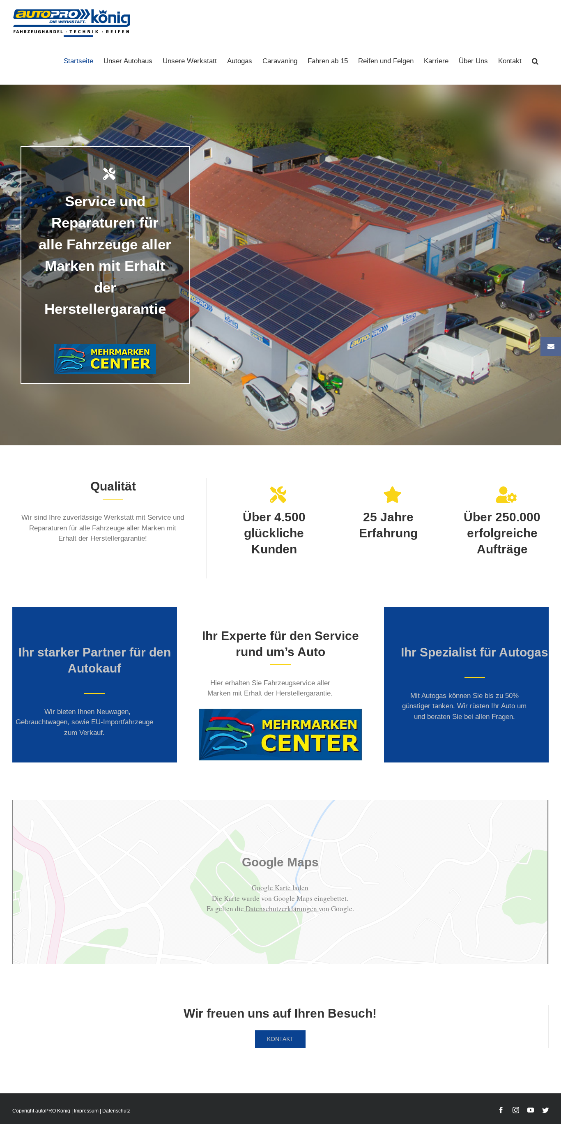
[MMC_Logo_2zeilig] (280, 711)
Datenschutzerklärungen (281, 908)
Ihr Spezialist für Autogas (474, 652)
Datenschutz (116, 1111)
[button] (535, 60)
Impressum (86, 1111)
